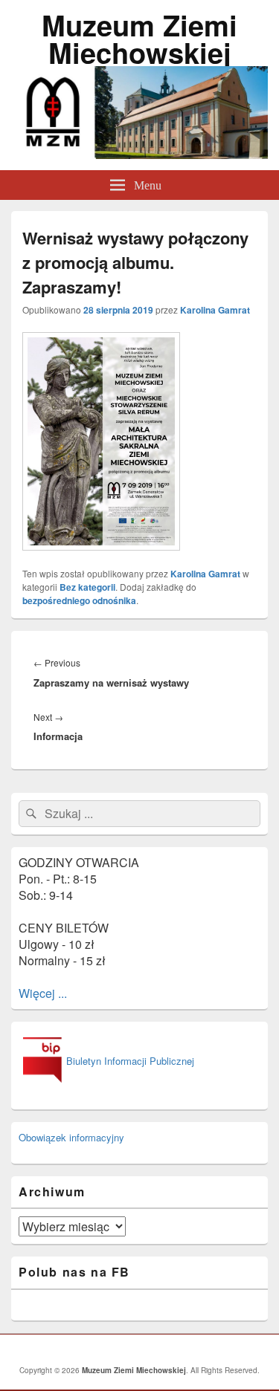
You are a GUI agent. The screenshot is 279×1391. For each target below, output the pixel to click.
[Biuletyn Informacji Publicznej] (106, 1083)
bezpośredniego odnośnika (79, 600)
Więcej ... (43, 993)
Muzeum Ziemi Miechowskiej (139, 38)
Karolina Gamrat (215, 310)
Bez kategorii (87, 587)
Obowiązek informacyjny (71, 1137)
